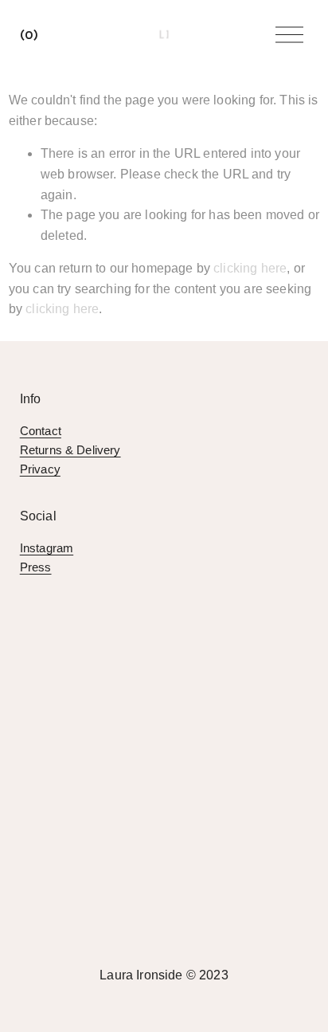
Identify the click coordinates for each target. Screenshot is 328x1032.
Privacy (40, 469)
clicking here (250, 268)
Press (36, 567)
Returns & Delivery (70, 450)
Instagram (46, 548)
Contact (40, 431)
